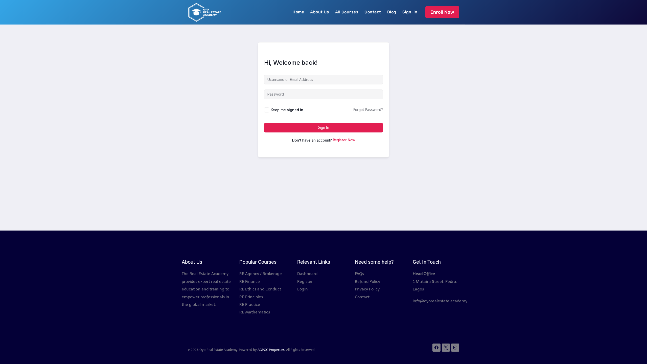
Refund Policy (367, 281)
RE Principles (251, 296)
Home (298, 12)
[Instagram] (455, 348)
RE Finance (249, 281)
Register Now (344, 140)
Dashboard (307, 273)
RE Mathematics (254, 312)
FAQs (359, 273)
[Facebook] (436, 348)
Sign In (323, 127)
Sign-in (409, 12)
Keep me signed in (287, 110)
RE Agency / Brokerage (260, 273)
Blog (391, 12)
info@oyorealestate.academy (440, 301)
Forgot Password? (368, 110)
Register (305, 281)
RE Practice (249, 304)
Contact (372, 12)
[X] (446, 348)
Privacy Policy (367, 289)
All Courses (346, 12)
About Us (319, 12)
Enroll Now (442, 12)
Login (302, 289)
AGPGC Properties (271, 350)
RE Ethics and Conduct (260, 289)
